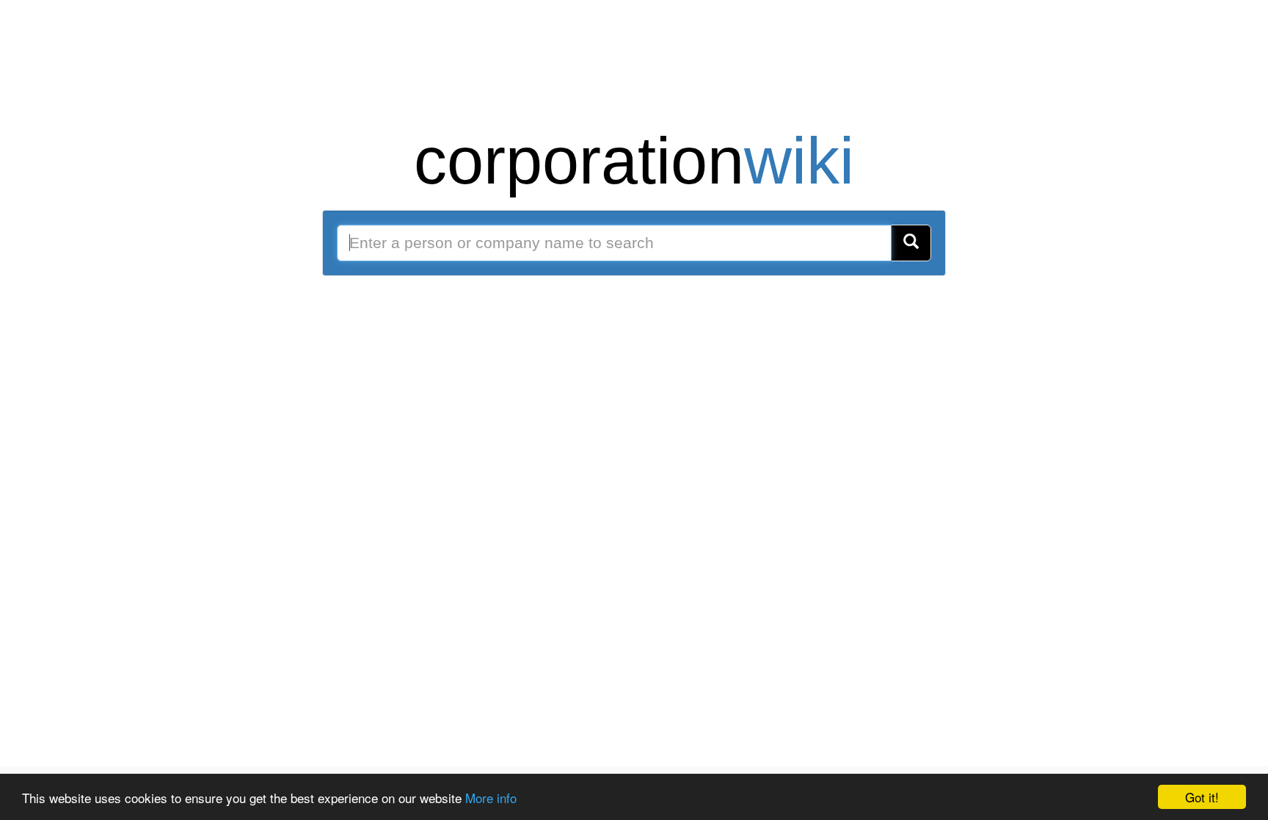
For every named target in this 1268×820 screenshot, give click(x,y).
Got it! (1202, 797)
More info (491, 797)
